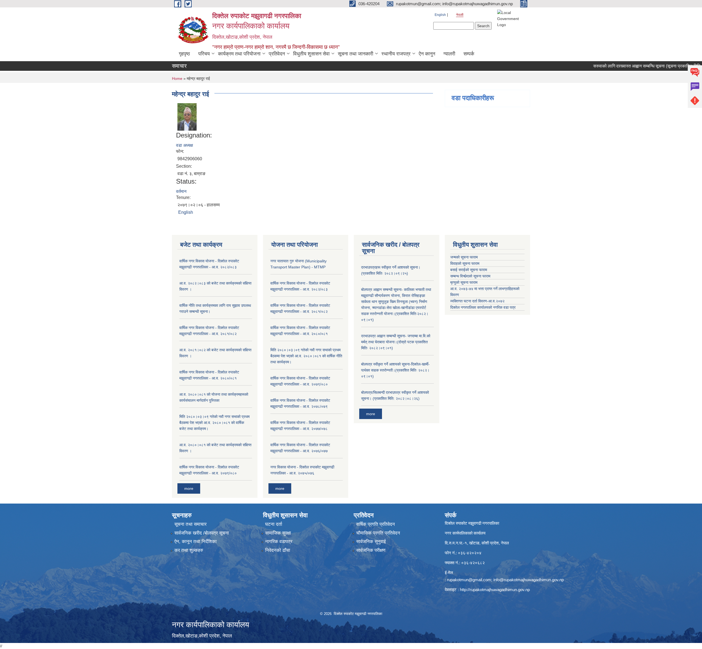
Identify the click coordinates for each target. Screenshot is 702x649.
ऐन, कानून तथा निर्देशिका (195, 541)
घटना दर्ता (273, 524)
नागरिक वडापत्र (278, 541)
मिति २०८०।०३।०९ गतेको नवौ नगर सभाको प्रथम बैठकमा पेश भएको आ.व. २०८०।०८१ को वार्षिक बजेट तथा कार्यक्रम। (214, 422)
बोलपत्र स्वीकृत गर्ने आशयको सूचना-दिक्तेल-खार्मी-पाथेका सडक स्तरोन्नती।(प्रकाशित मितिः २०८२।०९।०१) (395, 370)
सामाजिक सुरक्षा (278, 533)
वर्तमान (181, 191)
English (440, 15)
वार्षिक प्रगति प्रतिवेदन (375, 524)
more (188, 488)
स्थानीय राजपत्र (396, 54)
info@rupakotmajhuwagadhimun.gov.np (528, 579)
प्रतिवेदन (277, 54)
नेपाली (459, 15)
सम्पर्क (468, 54)
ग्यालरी (449, 54)
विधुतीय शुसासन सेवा (311, 54)
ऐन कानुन (427, 54)
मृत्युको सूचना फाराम (463, 282)
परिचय (204, 54)
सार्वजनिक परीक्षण (370, 550)
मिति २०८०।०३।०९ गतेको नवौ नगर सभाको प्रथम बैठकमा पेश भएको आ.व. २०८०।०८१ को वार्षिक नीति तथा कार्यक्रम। (306, 356)
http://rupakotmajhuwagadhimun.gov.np (495, 589)
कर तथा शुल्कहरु (188, 550)
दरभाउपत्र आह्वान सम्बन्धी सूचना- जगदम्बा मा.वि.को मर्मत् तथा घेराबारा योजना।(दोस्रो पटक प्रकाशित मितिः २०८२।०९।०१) (395, 342)
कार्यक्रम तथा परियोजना (239, 54)
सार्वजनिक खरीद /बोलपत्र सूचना (201, 533)
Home (177, 78)
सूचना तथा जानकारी (355, 54)
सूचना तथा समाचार (190, 524)
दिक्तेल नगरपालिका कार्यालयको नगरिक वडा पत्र (483, 307)
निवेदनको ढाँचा (277, 550)
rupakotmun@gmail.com (469, 579)
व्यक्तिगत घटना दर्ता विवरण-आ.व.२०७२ (477, 301)
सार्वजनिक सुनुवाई (371, 541)
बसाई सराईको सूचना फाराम (468, 270)
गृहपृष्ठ (184, 54)
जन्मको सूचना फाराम (464, 257)
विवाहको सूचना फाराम (464, 263)
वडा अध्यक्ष (184, 145)
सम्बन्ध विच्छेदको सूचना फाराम (470, 276)
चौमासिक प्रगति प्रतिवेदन (378, 533)
